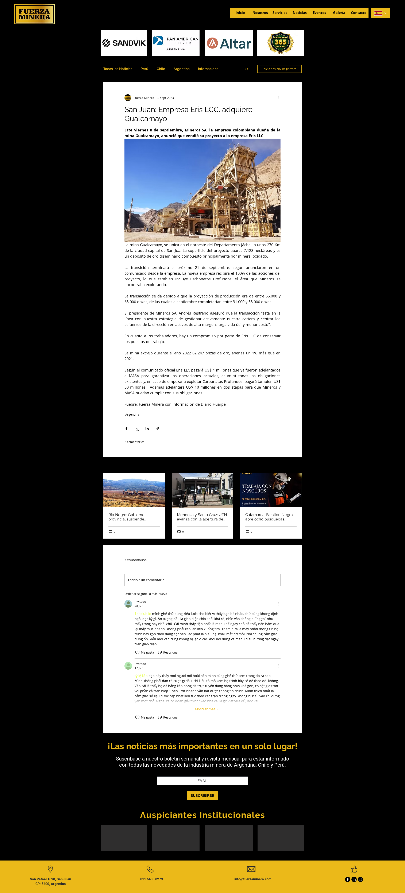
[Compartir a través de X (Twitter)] (137, 429)
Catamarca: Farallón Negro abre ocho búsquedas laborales (269, 516)
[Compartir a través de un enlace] (157, 429)
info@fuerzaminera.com (252, 879)
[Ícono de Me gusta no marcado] (137, 652)
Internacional (209, 69)
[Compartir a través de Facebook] (126, 429)
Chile (161, 69)
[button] (247, 69)
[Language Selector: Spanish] (380, 13)
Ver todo (296, 465)
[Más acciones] (278, 97)
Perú (144, 69)
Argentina (182, 69)
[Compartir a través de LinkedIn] (147, 429)
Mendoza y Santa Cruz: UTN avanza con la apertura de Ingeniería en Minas (202, 516)
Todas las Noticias (117, 69)
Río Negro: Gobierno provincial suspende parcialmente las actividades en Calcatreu (133, 516)
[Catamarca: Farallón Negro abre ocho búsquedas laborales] (271, 490)
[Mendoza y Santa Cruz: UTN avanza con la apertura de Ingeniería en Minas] (202, 490)
